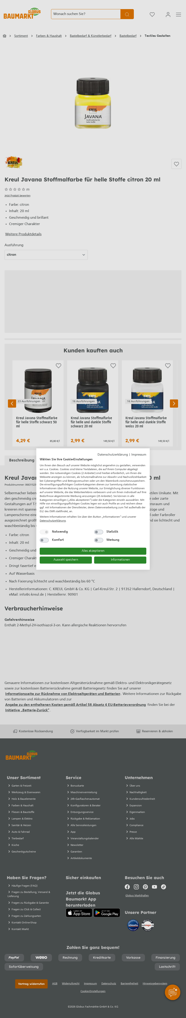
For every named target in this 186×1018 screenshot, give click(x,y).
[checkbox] (44, 532)
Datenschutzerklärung (113, 454)
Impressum (138, 454)
